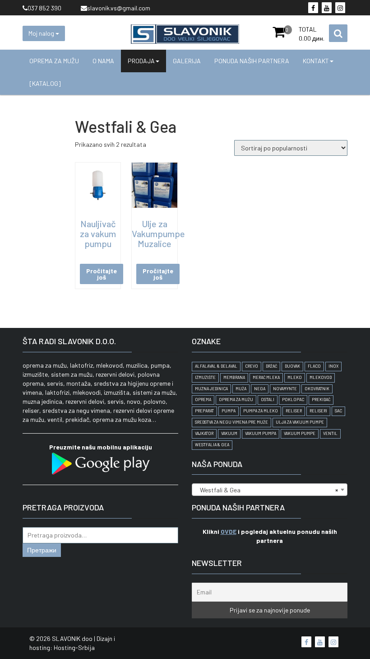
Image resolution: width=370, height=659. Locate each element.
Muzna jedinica (211, 388)
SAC (338, 410)
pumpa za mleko (260, 410)
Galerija (187, 61)
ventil (330, 433)
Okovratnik (317, 388)
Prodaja (141, 61)
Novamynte (285, 388)
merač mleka (266, 377)
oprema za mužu (236, 399)
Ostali (267, 399)
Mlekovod (321, 377)
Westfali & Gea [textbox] (267, 490)
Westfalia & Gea (212, 444)
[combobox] (269, 489)
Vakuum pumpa (260, 433)
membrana (234, 377)
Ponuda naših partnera (251, 61)
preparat (204, 410)
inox (333, 366)
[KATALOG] (45, 83)
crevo (251, 366)
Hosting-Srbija (74, 647)
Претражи (41, 550)
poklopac (293, 399)
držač (271, 366)
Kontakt (316, 61)
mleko (294, 377)
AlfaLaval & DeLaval (216, 366)
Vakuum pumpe (299, 433)
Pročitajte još (101, 274)
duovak (292, 366)
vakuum (229, 433)
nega (259, 388)
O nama (103, 61)
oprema (203, 399)
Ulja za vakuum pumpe (300, 422)
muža (241, 388)
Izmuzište (205, 377)
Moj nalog (42, 33)
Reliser (294, 410)
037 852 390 (44, 8)
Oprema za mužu (54, 61)
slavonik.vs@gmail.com (118, 8)
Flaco (314, 366)
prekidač (321, 399)
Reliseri (318, 410)
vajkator (204, 433)
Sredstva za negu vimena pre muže (231, 422)
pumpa (229, 410)
